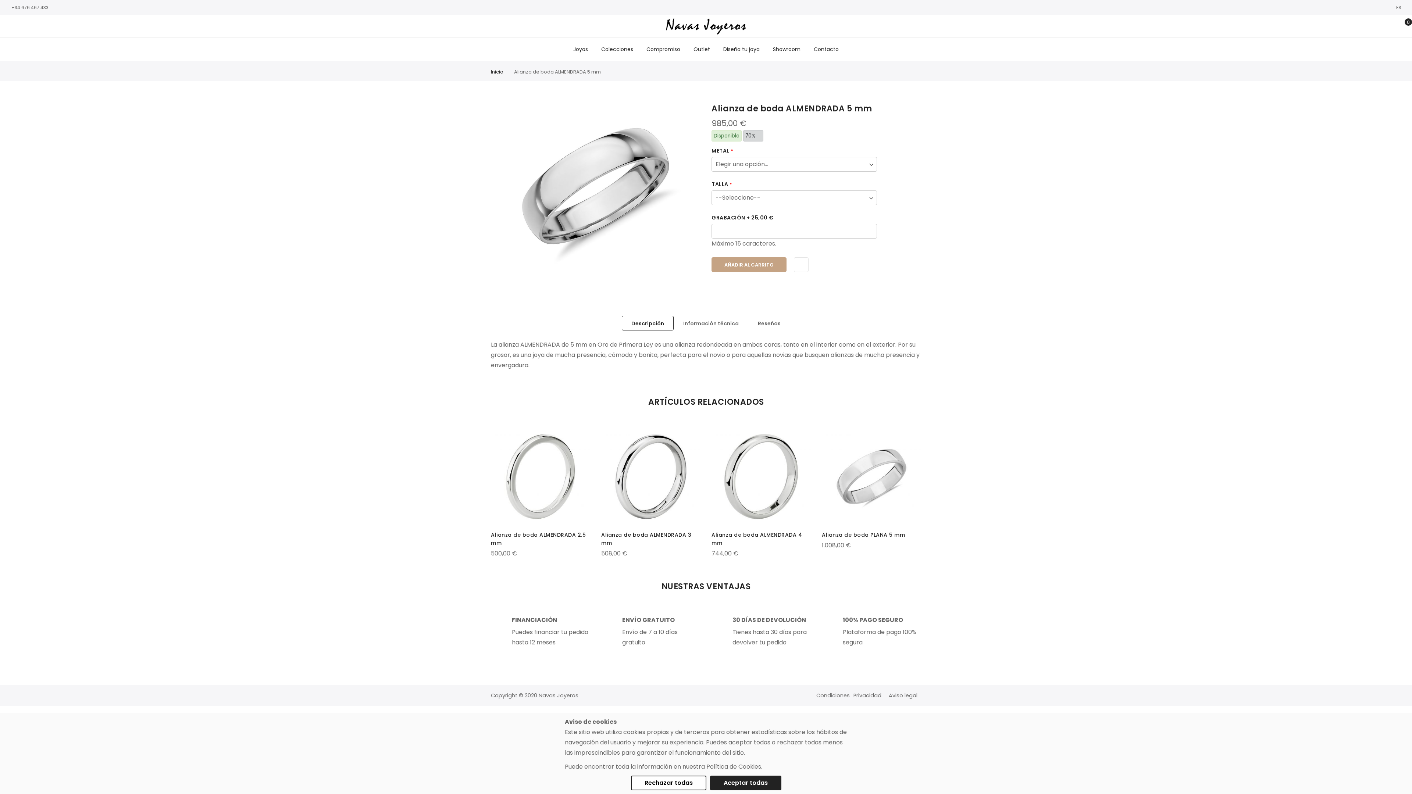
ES (1399, 7)
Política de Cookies (733, 766)
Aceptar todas (746, 783)
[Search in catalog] (1368, 26)
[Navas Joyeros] (706, 26)
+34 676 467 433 (30, 7)
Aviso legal (903, 695)
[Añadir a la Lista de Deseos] (801, 264)
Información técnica (711, 323)
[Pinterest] (53, 26)
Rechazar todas (669, 783)
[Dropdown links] (1380, 26)
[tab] (648, 323)
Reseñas (769, 323)
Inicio (497, 71)
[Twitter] (31, 26)
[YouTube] (42, 26)
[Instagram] (20, 26)
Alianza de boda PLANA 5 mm (863, 535)
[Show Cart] (1402, 26)
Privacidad (867, 695)
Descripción (647, 323)
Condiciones (833, 695)
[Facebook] (9, 26)
